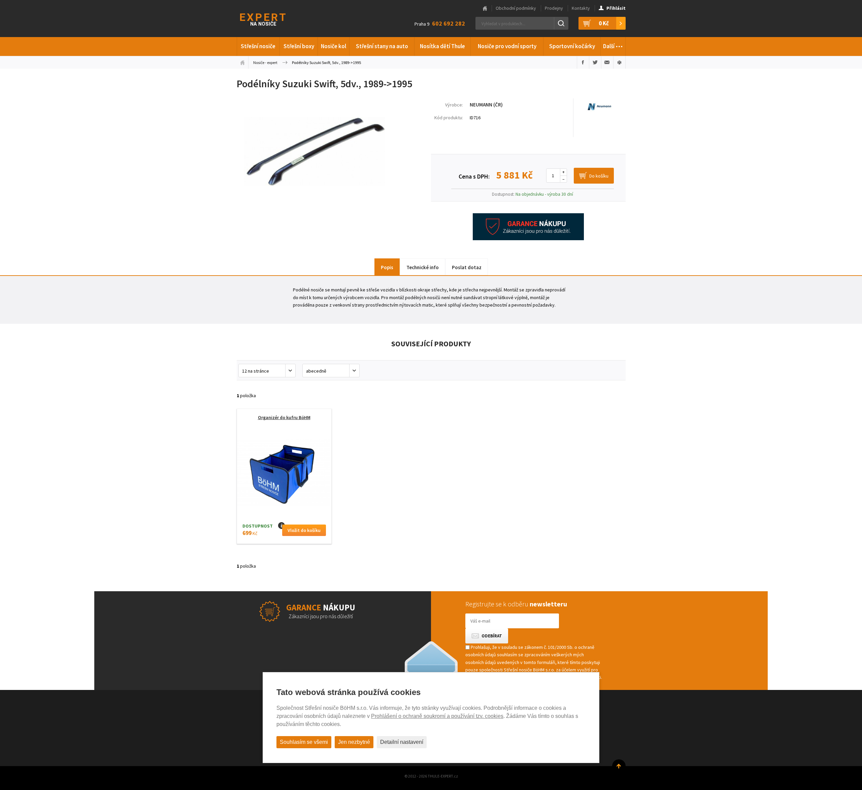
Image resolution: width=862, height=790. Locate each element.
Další (613, 44)
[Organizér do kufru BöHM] (284, 474)
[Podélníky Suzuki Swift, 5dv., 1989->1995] (314, 203)
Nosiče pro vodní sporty (507, 46)
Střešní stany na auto (382, 46)
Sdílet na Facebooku (583, 62)
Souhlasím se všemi (304, 742)
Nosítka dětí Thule (442, 46)
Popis (387, 267)
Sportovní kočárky (572, 46)
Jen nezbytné (354, 742)
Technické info (422, 267)
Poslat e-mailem (607, 62)
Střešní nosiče (258, 46)
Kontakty (581, 8)
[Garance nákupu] (528, 238)
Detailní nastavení (401, 742)
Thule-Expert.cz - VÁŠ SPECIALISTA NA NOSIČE (271, 18)
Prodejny (554, 8)
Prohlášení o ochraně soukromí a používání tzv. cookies (437, 716)
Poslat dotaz (467, 267)
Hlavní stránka (485, 8)
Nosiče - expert (265, 62)
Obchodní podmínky (516, 8)
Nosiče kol (333, 46)
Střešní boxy (299, 46)
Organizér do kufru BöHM (284, 417)
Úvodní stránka (242, 62)
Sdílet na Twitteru (595, 62)
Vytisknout (619, 62)
